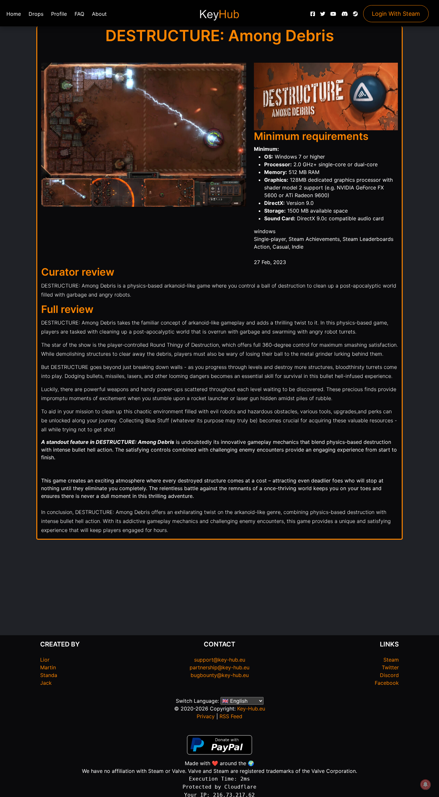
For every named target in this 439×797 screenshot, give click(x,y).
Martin (48, 667)
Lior (44, 659)
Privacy (206, 716)
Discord (389, 675)
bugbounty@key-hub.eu (220, 675)
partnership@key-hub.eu (219, 667)
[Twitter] (322, 15)
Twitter (390, 667)
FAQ (79, 14)
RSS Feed (231, 716)
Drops (36, 14)
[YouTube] (333, 15)
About (99, 14)
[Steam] (355, 15)
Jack (46, 683)
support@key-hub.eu (219, 659)
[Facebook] (312, 15)
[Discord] (344, 15)
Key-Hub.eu (251, 708)
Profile (59, 14)
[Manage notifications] (425, 784)
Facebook (387, 683)
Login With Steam (396, 13)
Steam (391, 659)
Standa (48, 675)
